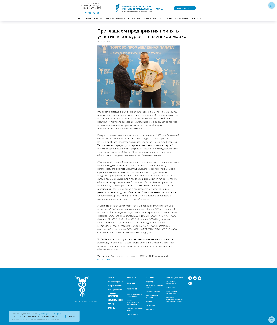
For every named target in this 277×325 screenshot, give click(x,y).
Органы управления (115, 290)
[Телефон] (94, 14)
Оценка (149, 301)
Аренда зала (170, 287)
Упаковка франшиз (153, 291)
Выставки (150, 309)
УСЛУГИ (150, 277)
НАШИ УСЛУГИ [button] (134, 18)
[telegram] (85, 14)
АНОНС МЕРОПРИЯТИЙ (115, 18)
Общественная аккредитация (171, 292)
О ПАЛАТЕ (112, 277)
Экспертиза (150, 305)
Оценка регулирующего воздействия (133, 302)
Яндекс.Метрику (44, 314)
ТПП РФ (88, 18)
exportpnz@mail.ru (106, 259)
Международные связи (174, 278)
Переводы (150, 282)
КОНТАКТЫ (196, 18)
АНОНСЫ (131, 283)
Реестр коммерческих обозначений (135, 295)
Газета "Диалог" (133, 314)
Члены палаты (181, 18)
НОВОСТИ (98, 18)
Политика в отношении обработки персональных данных (174, 299)
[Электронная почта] (98, 14)
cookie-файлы (57, 314)
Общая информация (115, 282)
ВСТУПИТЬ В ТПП (115, 300)
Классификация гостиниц (152, 296)
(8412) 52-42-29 (92, 3)
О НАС (78, 18)
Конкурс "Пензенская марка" (135, 309)
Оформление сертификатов (171, 282)
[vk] (89, 14)
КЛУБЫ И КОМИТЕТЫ (152, 18)
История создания (115, 286)
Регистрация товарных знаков (155, 286)
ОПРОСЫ (168, 18)
